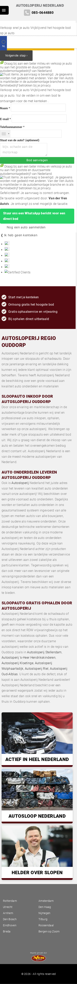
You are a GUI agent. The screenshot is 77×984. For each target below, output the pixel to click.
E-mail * (5, 119)
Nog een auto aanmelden (25, 227)
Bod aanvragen (37, 160)
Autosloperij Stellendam (44, 652)
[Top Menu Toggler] (4, 10)
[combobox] (5, 133)
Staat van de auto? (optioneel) (19, 140)
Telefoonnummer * (12, 127)
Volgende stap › (16, 55)
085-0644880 (43, 13)
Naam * (5, 108)
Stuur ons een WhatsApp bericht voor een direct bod (34, 216)
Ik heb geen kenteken (20, 235)
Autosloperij (20, 483)
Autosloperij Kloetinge (17, 663)
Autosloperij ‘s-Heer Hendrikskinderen (28, 657)
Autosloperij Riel (36, 668)
